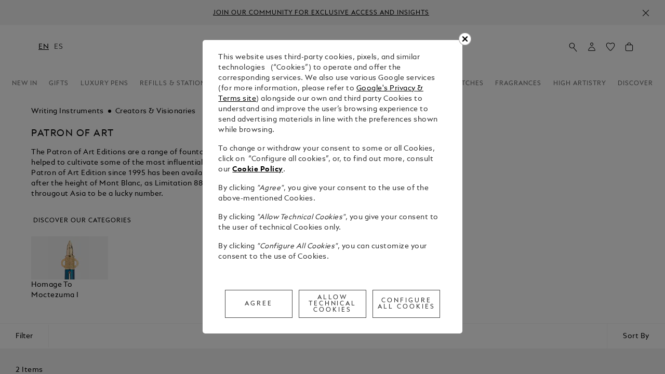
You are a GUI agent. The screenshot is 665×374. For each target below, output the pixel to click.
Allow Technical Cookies (333, 304)
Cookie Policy (257, 169)
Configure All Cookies (406, 304)
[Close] (465, 39)
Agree (259, 304)
